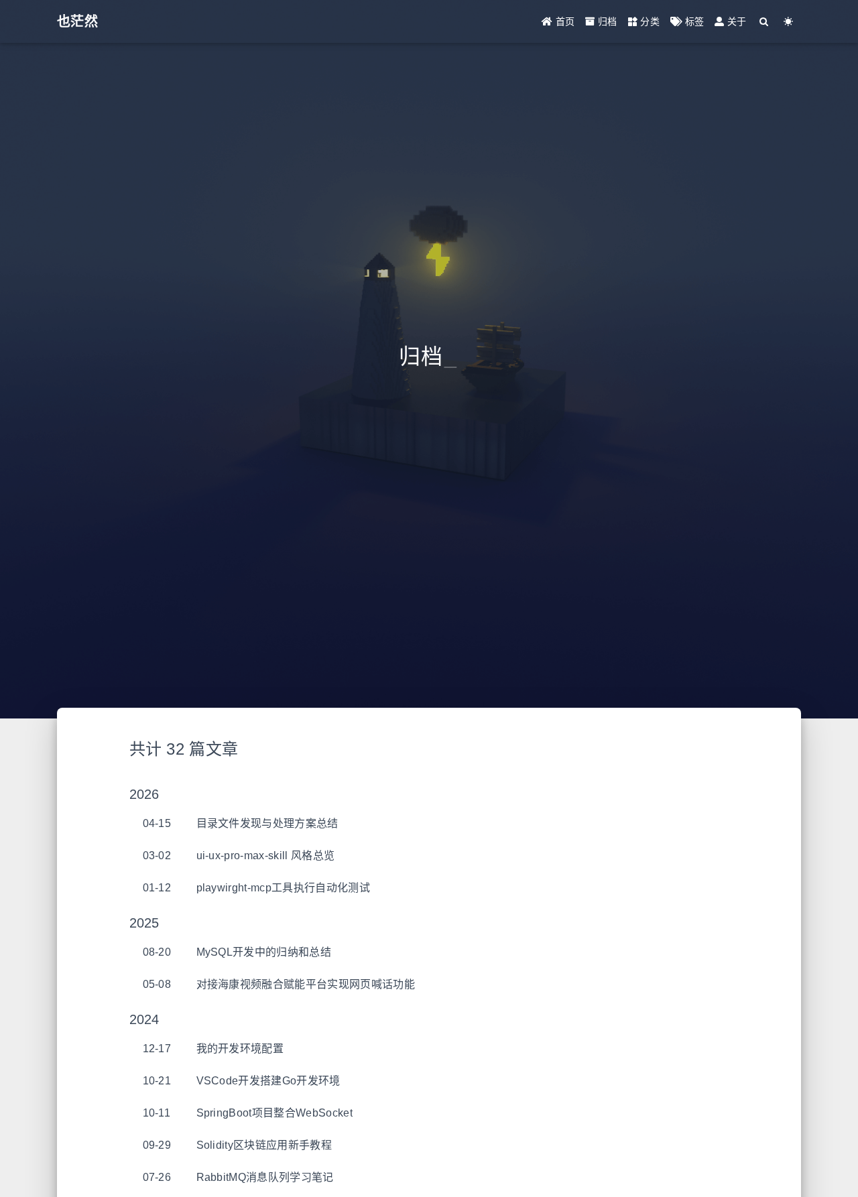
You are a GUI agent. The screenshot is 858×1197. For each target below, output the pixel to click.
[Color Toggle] (788, 21)
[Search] (764, 21)
